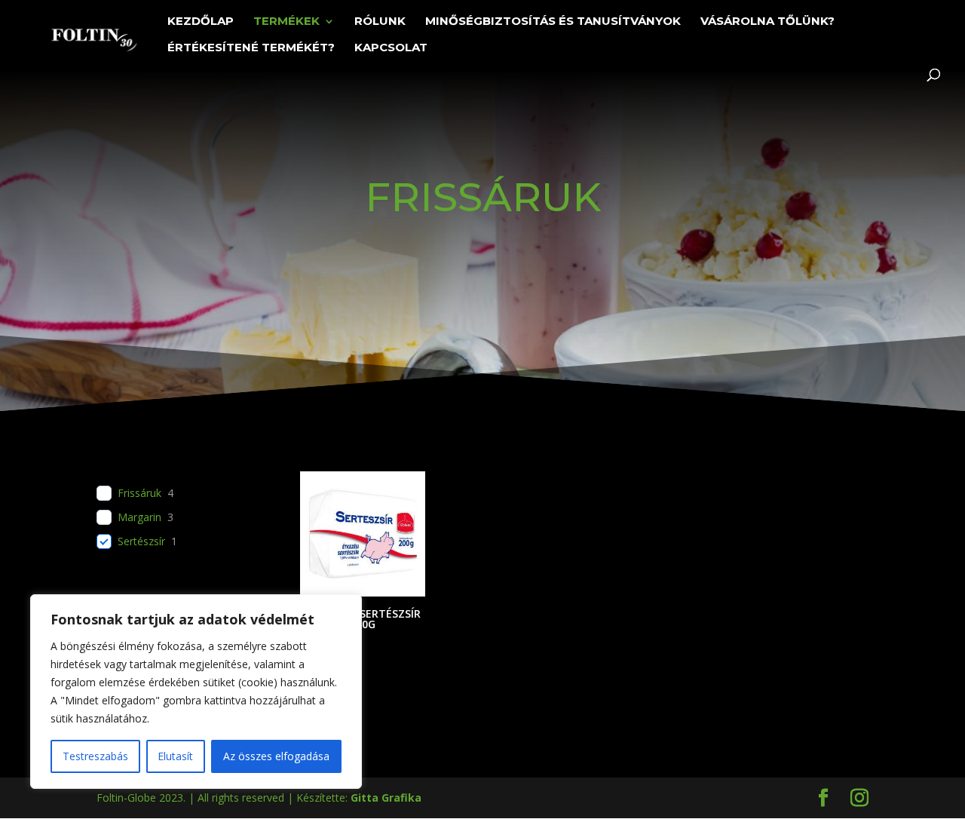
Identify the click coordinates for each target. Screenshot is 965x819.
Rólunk (380, 22)
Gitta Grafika (386, 797)
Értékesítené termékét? (251, 48)
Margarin (139, 517)
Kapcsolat (390, 48)
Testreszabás (95, 756)
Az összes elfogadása (276, 756)
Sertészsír (141, 541)
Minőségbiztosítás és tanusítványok (553, 22)
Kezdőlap (200, 22)
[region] (196, 691)
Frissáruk (139, 493)
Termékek (286, 22)
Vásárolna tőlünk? (767, 22)
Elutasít (175, 756)
